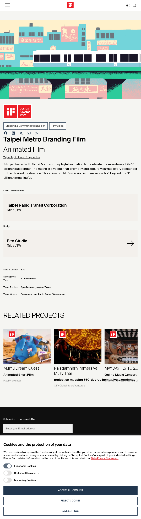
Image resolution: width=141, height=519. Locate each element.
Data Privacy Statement (104, 458)
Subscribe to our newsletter (19, 419)
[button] (126, 5)
